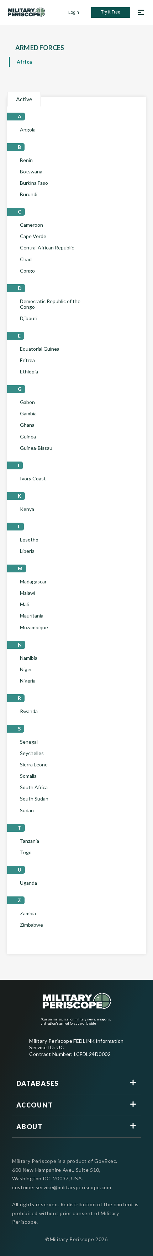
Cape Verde (33, 236)
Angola (28, 130)
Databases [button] (37, 1083)
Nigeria (28, 681)
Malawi (27, 593)
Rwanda (29, 711)
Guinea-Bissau (36, 448)
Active (24, 99)
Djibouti (28, 318)
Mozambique (34, 627)
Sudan (27, 810)
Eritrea (27, 360)
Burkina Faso (34, 183)
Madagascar (33, 581)
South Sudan (34, 799)
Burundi (28, 194)
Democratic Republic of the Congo (50, 304)
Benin (26, 160)
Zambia (28, 913)
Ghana (27, 425)
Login (73, 12)
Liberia (27, 551)
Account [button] (34, 1105)
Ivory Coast (33, 478)
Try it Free (110, 12)
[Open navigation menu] (141, 12)
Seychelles (32, 753)
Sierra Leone (34, 764)
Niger (26, 669)
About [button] (29, 1127)
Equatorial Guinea (39, 349)
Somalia (28, 776)
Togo (26, 852)
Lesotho (29, 540)
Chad (26, 259)
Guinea (28, 437)
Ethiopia (29, 371)
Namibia (28, 658)
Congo (27, 271)
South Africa (34, 787)
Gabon (27, 402)
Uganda (28, 883)
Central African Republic (47, 247)
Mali (24, 604)
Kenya (27, 509)
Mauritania (31, 616)
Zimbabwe (31, 925)
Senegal (29, 742)
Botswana (31, 171)
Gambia (28, 413)
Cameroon (31, 225)
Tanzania (29, 841)
